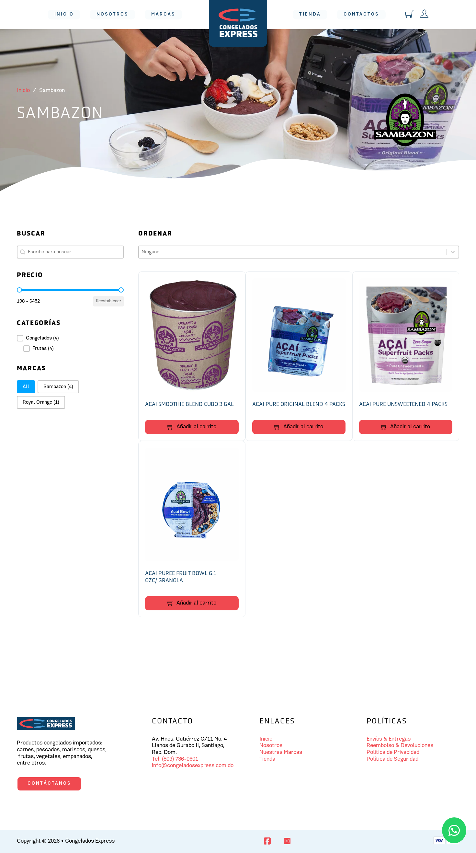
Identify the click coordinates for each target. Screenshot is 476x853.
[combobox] (293, 252)
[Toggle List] (453, 252)
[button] (70, 338)
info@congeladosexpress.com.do (192, 766)
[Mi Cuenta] (424, 14)
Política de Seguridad (392, 759)
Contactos (361, 14)
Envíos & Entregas (389, 739)
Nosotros (112, 14)
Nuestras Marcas (280, 752)
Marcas (163, 14)
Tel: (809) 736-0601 (175, 759)
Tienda (310, 14)
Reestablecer (108, 301)
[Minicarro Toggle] (409, 14)
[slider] (19, 290)
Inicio (64, 14)
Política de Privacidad (393, 752)
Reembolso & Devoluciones (400, 746)
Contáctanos (49, 783)
